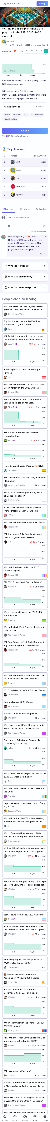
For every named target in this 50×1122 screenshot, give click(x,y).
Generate (40, 107)
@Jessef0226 (17, 240)
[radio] (27, 51)
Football (17, 114)
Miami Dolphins (10, 119)
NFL (26, 114)
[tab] (8, 209)
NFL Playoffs (37, 114)
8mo (34, 236)
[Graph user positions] (21, 51)
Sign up (42, 3)
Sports (7, 114)
